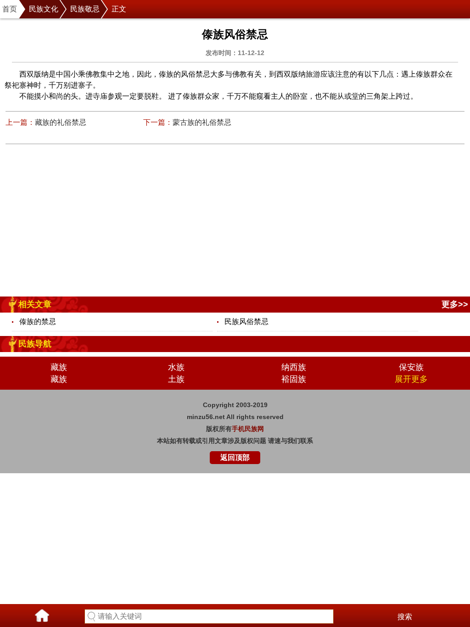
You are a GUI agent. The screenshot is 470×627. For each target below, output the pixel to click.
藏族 (58, 367)
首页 (9, 9)
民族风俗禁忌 (246, 321)
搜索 (404, 617)
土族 (176, 379)
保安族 (411, 367)
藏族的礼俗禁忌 (60, 122)
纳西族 (293, 367)
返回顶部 (235, 457)
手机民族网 (248, 428)
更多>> (455, 304)
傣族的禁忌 (37, 321)
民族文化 (43, 9)
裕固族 (293, 379)
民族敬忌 (85, 9)
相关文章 (34, 304)
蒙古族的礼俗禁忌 (202, 122)
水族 (176, 367)
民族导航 (34, 343)
